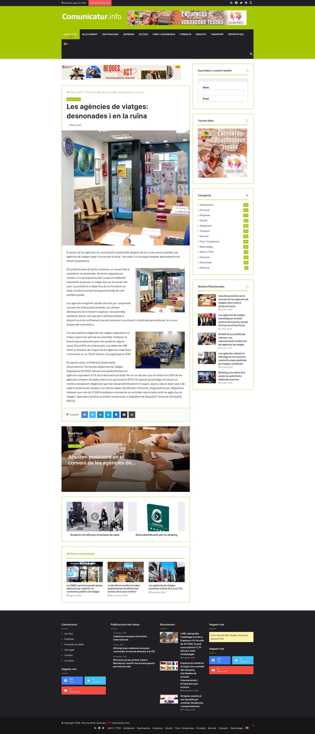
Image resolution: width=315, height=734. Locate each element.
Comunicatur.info (120, 723)
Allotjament (90, 34)
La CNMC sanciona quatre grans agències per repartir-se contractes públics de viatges (85, 588)
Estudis (143, 34)
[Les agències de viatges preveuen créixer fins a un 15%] (167, 572)
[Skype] (108, 414)
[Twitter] (92, 414)
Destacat (205, 267)
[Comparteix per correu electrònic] (124, 414)
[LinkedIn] (100, 414)
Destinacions (110, 34)
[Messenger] (116, 414)
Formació (185, 34)
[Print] (132, 414)
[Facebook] (84, 414)
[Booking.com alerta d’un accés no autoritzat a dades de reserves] (207, 377)
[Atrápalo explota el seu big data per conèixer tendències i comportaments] (169, 699)
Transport (217, 34)
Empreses (128, 34)
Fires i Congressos (164, 34)
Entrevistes (206, 262)
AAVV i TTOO (70, 34)
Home (72, 92)
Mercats (201, 34)
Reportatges (236, 34)
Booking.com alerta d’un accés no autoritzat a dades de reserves (231, 376)
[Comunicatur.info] (92, 16)
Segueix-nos (216, 624)
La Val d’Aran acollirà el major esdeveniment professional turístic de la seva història (124, 588)
